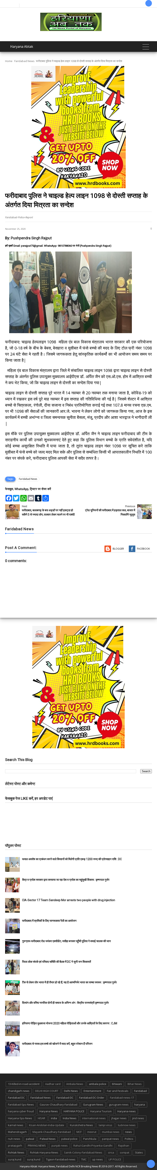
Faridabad (140, 1091)
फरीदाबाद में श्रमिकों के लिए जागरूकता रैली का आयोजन (49, 920)
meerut (91, 1132)
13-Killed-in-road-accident (23, 1084)
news (128, 1132)
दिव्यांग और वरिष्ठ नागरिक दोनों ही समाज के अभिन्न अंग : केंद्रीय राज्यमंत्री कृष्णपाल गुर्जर (65, 1002)
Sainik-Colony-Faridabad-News (83, 1152)
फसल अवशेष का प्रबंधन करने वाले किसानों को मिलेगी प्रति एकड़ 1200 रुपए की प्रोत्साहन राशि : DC (72, 859)
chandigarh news (18, 1091)
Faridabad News (24, 61)
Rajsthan (123, 1145)
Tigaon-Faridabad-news (60, 1159)
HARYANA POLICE (74, 1111)
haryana (139, 1104)
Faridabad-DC (64, 1097)
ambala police (97, 1084)
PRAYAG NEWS (37, 1145)
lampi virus (105, 1125)
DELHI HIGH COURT (46, 1091)
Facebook (143, 548)
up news (97, 1159)
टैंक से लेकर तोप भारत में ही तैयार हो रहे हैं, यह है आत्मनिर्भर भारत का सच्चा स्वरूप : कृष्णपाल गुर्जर (69, 982)
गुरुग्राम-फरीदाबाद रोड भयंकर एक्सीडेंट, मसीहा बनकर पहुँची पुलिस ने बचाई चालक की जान (66, 941)
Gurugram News (93, 1104)
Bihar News (135, 1084)
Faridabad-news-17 (122, 1097)
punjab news (60, 1145)
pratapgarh (15, 1145)
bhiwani (117, 1084)
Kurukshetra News (81, 1125)
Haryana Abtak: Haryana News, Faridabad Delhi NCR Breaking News (59, 1166)
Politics (129, 1139)
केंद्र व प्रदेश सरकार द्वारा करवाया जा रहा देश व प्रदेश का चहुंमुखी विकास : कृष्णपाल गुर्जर (65, 879)
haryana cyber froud (21, 1111)
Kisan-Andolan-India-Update (46, 1125)
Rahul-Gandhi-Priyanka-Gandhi (92, 1145)
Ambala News (74, 1084)
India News (69, 1118)
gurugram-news (119, 1104)
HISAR (41, 1118)
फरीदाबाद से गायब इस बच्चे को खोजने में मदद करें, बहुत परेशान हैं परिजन (57, 1043)
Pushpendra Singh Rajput (31, 238)
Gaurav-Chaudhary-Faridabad (58, 1104)
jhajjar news (119, 1118)
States (139, 1152)
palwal (30, 1139)
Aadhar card (53, 1084)
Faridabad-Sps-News (21, 1104)
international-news (94, 1118)
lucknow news (127, 1125)
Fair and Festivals (117, 1091)
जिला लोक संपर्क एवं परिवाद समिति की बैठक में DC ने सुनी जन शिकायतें (56, 961)
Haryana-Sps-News (20, 1118)
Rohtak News (16, 1152)
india (54, 1118)
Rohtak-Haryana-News (44, 1152)
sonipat (124, 1152)
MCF (79, 1132)
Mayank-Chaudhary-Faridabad (52, 1132)
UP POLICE (115, 1159)
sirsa (111, 1152)
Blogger (118, 548)
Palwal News (48, 1139)
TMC (83, 1159)
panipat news (110, 1139)
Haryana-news (126, 1111)
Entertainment (92, 1091)
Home (8, 61)
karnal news (15, 1125)
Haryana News (48, 1111)
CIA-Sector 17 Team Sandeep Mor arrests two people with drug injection (68, 900)
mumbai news (110, 1132)
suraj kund (14, 1159)
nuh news (14, 1139)
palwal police (69, 1139)
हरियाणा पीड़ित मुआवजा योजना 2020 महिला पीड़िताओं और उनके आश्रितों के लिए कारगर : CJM (69, 1023)
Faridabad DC (16, 1097)
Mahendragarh (17, 1132)
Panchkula (89, 1139)
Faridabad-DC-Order (91, 1097)
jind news (138, 1118)
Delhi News (71, 1091)
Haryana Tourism (101, 1111)
